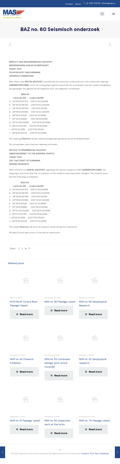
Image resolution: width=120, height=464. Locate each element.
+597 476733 (94, 3)
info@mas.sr (109, 3)
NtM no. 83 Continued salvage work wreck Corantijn (57, 363)
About (78, 4)
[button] (84, 4)
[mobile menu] (102, 13)
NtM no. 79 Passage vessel (94, 420)
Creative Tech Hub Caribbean (95, 453)
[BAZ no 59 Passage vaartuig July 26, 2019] (2, 452)
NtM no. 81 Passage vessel (25, 420)
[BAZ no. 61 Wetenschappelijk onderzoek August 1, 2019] (117, 452)
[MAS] (14, 13)
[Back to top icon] (60, 450)
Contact (69, 4)
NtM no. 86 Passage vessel (59, 301)
